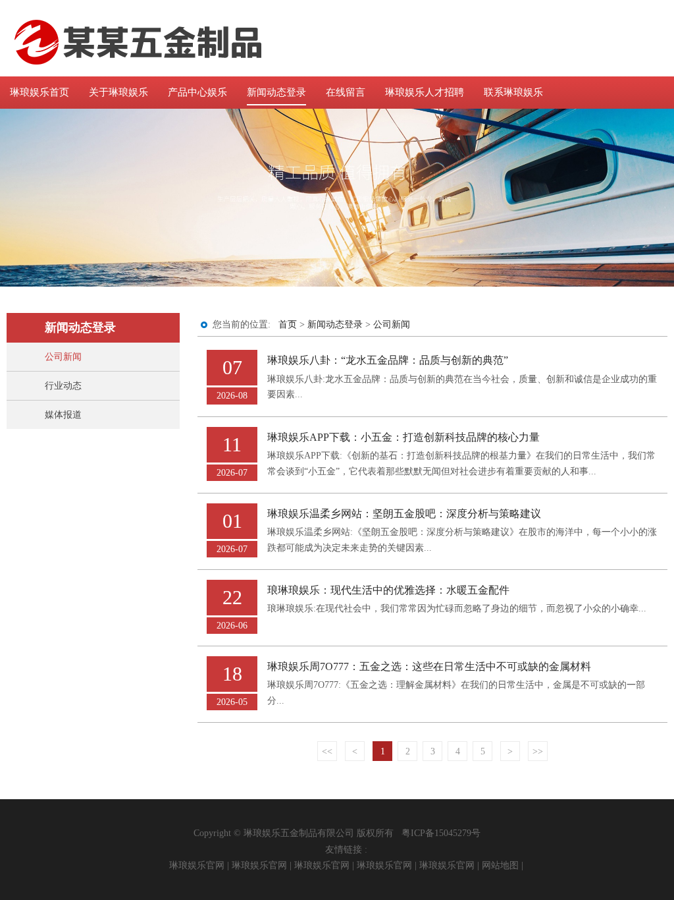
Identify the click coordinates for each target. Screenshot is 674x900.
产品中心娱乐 (197, 92)
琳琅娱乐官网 (196, 865)
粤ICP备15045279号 (441, 833)
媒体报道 (63, 415)
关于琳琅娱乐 (118, 92)
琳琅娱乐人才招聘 (424, 92)
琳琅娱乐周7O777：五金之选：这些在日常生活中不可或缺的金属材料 (429, 666)
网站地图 (500, 865)
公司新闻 (63, 357)
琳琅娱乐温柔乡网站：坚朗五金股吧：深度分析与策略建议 (404, 513)
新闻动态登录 (276, 92)
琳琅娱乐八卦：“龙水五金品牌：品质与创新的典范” (387, 360)
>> (537, 751)
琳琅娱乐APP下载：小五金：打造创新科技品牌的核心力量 (403, 437)
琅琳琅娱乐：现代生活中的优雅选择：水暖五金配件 (388, 590)
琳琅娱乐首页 (39, 92)
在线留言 (345, 92)
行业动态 (63, 386)
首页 (287, 324)
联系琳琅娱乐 (513, 92)
